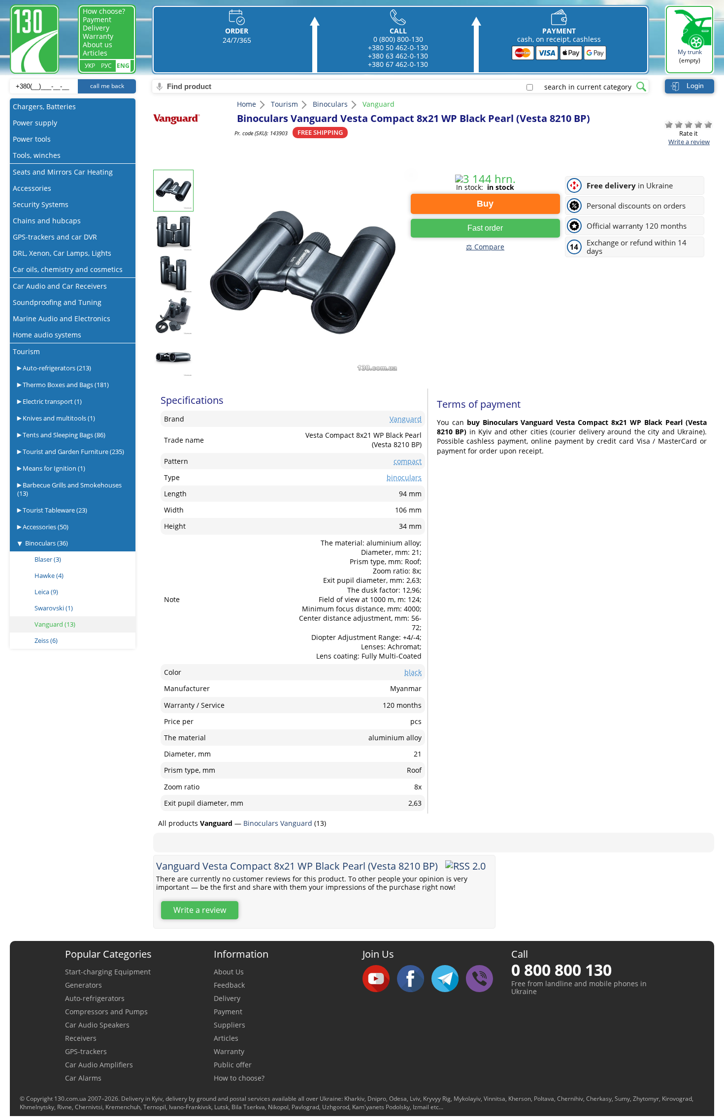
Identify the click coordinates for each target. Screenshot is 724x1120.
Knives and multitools (58, 418)
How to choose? (239, 1078)
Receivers (81, 1038)
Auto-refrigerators (56, 367)
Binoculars (46, 543)
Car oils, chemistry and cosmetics (68, 269)
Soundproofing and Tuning (57, 302)
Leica (46, 591)
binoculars (404, 477)
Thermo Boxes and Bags (65, 384)
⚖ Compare (485, 246)
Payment (97, 19)
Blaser (47, 559)
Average (688, 124)
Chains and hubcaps (47, 220)
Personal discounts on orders (636, 206)
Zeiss (46, 640)
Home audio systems (47, 334)
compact (408, 461)
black (413, 672)
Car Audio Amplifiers (99, 1064)
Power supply (35, 122)
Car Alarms (83, 1078)
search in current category (587, 87)
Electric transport (51, 401)
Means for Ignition (53, 468)
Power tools (32, 139)
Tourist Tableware (54, 510)
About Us (229, 971)
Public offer (233, 1064)
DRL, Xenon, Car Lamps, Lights (62, 253)
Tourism (26, 351)
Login (695, 86)
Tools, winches (37, 155)
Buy (485, 204)
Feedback (229, 985)
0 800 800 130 (561, 969)
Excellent (708, 124)
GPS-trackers (86, 1051)
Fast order (485, 228)
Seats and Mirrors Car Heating (63, 172)
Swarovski (53, 608)
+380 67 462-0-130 (398, 64)
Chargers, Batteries (44, 106)
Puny (669, 124)
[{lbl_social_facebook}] (414, 979)
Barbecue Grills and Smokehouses (69, 489)
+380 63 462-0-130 (398, 56)
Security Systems (40, 204)
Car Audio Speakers (97, 1024)
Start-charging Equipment (108, 971)
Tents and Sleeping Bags (63, 434)
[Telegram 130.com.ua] (448, 979)
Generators (83, 985)
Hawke (49, 575)
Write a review (689, 141)
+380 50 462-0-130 (398, 47)
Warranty (98, 36)
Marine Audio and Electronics (61, 318)
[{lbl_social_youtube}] (379, 979)
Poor (679, 124)
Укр (90, 65)
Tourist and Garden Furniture (72, 451)
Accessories (32, 188)
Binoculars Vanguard (278, 823)
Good (698, 124)
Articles (95, 53)
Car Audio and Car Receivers (60, 286)
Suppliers (229, 1024)
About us (97, 44)
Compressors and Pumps (106, 1011)
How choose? (104, 11)
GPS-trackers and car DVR (55, 237)
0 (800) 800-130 (398, 39)
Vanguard (54, 624)
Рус (106, 65)
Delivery (96, 27)
